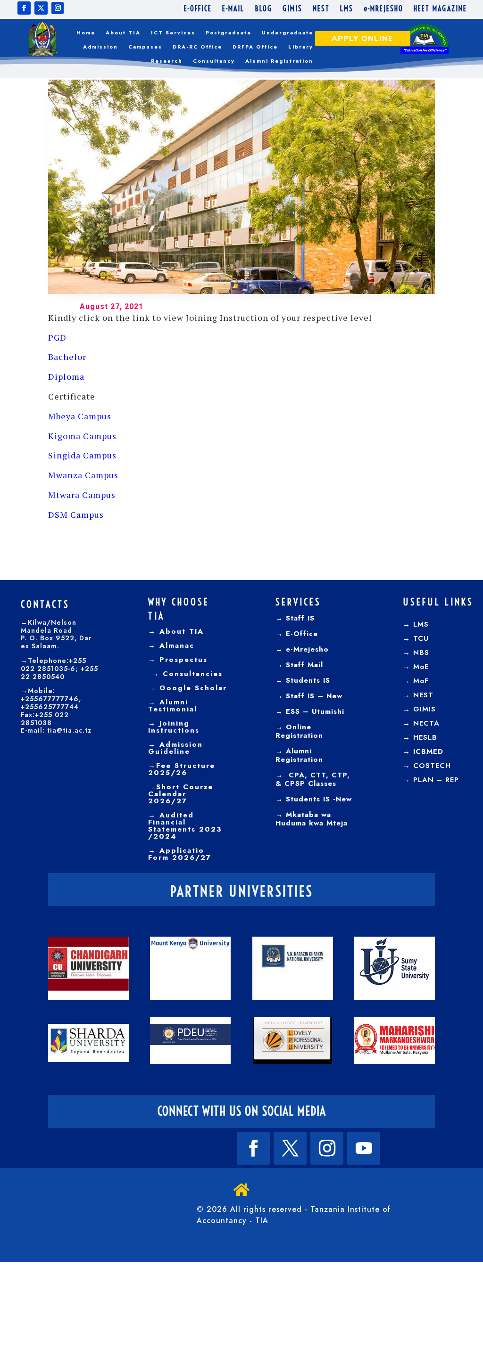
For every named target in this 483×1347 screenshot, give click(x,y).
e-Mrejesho (306, 649)
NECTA (426, 723)
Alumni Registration (279, 61)
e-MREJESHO (383, 9)
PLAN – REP (436, 780)
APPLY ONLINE (362, 38)
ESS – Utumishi (315, 711)
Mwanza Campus (83, 475)
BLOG (263, 9)
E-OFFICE (198, 9)
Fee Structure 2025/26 (181, 769)
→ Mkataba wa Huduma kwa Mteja (311, 818)
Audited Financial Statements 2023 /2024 (185, 825)
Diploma (66, 376)
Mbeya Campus (79, 416)
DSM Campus (76, 514)
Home (85, 32)
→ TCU (416, 638)
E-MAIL (233, 9)
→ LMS (416, 624)
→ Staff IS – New (308, 696)
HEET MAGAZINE (440, 9)
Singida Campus (82, 455)
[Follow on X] (41, 8)
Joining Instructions (174, 726)
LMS (346, 9)
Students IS (306, 680)
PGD (57, 337)
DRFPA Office (255, 46)
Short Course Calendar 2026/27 (180, 794)
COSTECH (432, 765)
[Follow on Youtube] (363, 1148)
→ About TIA (176, 631)
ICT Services (173, 32)
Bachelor (67, 356)
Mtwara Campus (82, 494)
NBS (421, 652)
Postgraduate (228, 32)
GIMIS (292, 9)
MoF (421, 681)
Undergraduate (287, 32)
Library (300, 46)
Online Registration (299, 731)
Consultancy (214, 61)
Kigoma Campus (82, 435)
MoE (421, 666)
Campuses (145, 46)
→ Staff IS (295, 618)
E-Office (300, 634)
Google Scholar (191, 688)
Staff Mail (303, 665)
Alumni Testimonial (172, 705)
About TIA (123, 32)
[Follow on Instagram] (57, 8)
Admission (100, 46)
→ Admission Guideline (175, 748)
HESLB (425, 737)
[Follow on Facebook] (24, 8)
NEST (321, 9)
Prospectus (182, 659)
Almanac (175, 645)
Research (167, 61)
